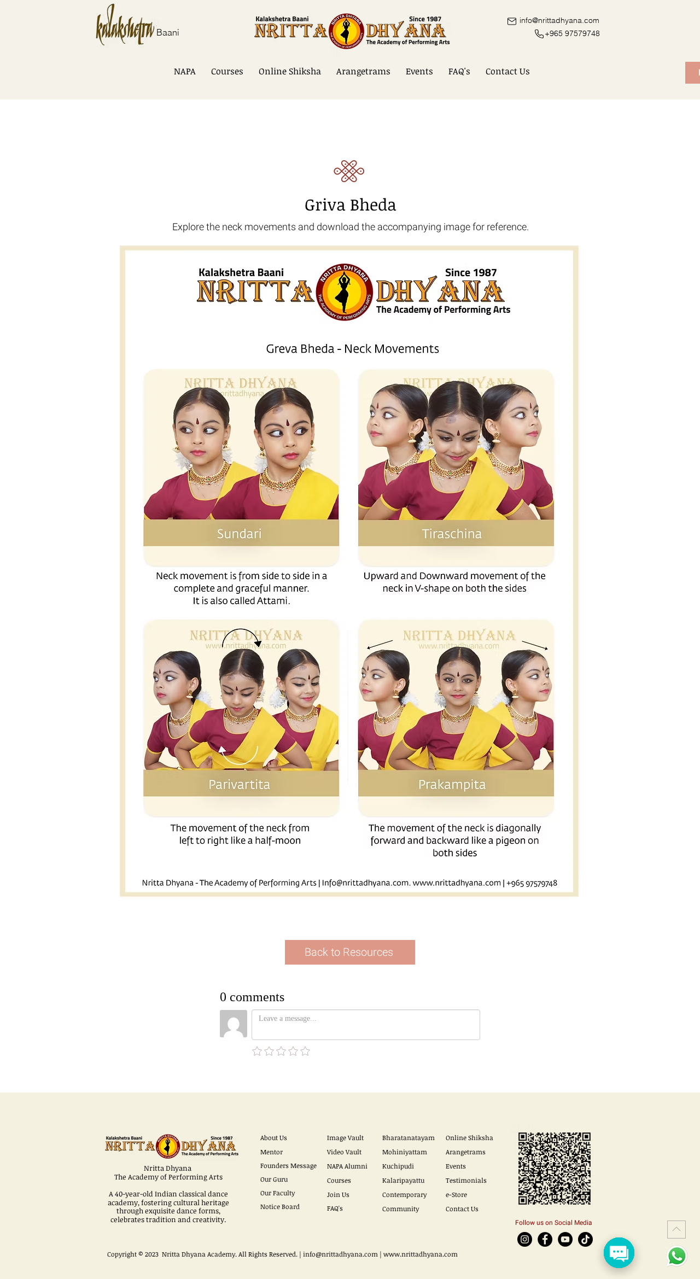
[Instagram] (524, 1239)
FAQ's (335, 1208)
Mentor (271, 1151)
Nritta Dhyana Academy (198, 1253)
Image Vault (345, 1137)
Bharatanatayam (408, 1137)
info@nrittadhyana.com (340, 1253)
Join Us (338, 1194)
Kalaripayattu (403, 1180)
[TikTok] (585, 1239)
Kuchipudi (398, 1165)
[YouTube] (565, 1239)
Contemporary (404, 1194)
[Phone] (539, 34)
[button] (185, 71)
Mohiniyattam (404, 1151)
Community (400, 1208)
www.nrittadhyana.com (420, 1253)
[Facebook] (545, 1239)
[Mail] (512, 21)
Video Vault (344, 1151)
